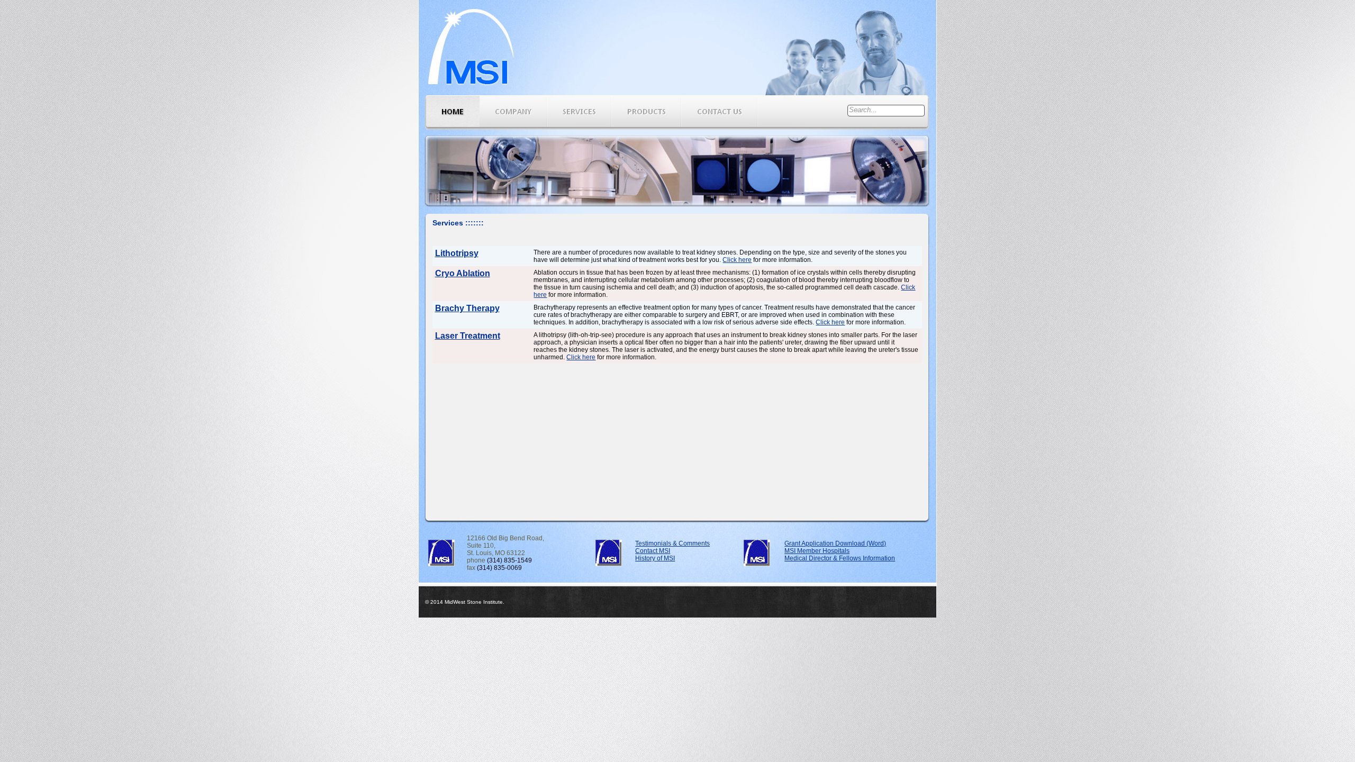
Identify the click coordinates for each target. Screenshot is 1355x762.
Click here (737, 260)
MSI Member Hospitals (817, 551)
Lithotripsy (456, 253)
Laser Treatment (467, 335)
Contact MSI (652, 551)
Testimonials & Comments (672, 543)
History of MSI (655, 558)
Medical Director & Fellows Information (839, 558)
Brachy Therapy (467, 308)
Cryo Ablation (462, 273)
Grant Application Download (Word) (835, 543)
